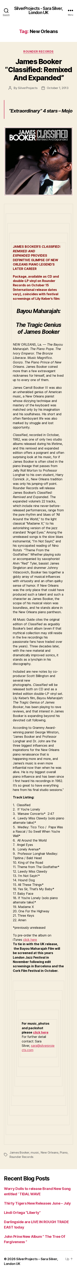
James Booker (19, 1152)
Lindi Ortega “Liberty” (22, 1213)
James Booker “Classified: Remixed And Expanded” (38, 69)
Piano (64, 1152)
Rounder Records (38, 51)
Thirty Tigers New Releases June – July (37, 1203)
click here (30, 940)
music (35, 1152)
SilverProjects (27, 88)
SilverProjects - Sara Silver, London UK (38, 10)
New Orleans (49, 1152)
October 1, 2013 (58, 88)
